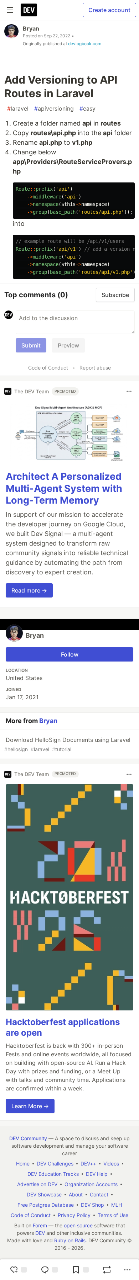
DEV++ (88, 1164)
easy (87, 108)
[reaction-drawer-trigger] (18, 1269)
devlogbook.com (84, 43)
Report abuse (95, 368)
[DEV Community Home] (29, 10)
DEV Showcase (44, 1194)
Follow (69, 654)
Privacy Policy (74, 1215)
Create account (109, 10)
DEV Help (97, 1174)
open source (78, 1225)
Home (23, 1164)
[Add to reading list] (80, 1269)
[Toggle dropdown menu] (129, 391)
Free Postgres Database (45, 1205)
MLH (116, 1205)
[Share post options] (127, 1270)
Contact (99, 1194)
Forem (40, 1225)
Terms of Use (113, 1215)
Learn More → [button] (30, 1106)
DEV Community (28, 1138)
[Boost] (107, 1269)
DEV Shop (92, 1205)
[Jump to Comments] (49, 1269)
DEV (40, 1233)
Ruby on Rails (70, 1240)
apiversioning (54, 108)
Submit (31, 345)
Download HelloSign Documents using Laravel (67, 744)
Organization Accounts (91, 1184)
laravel (18, 108)
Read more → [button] (29, 590)
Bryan (31, 28)
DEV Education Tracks (53, 1174)
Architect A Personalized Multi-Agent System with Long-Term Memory (64, 488)
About (76, 1194)
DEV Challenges (55, 1164)
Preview (68, 345)
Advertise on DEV (37, 1184)
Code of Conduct (48, 368)
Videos (111, 1164)
